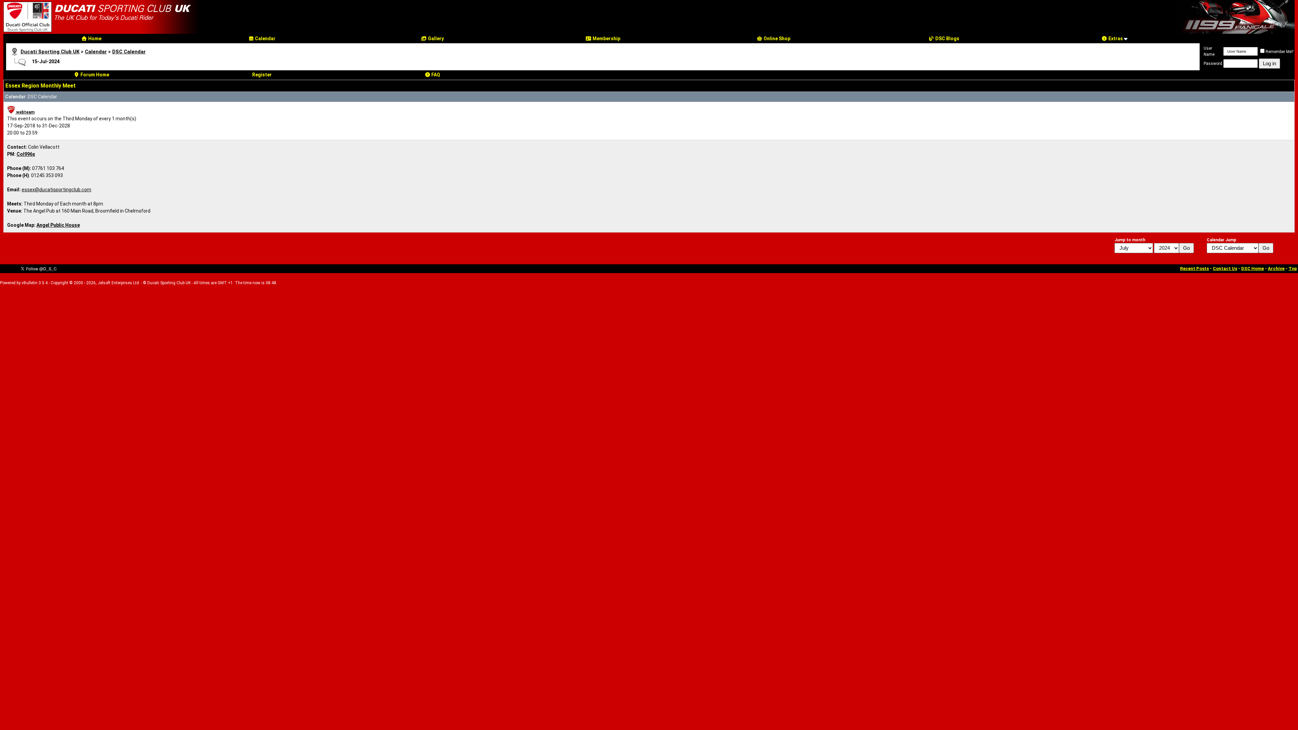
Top (1293, 268)
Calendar (264, 38)
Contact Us (1225, 268)
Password (1213, 63)
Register (262, 74)
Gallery (435, 38)
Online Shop (776, 38)
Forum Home (94, 74)
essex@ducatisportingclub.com (56, 189)
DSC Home (1252, 268)
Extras (1115, 38)
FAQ (435, 74)
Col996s (26, 154)
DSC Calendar (129, 52)
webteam (24, 112)
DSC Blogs (946, 38)
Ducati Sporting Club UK (50, 52)
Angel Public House (58, 225)
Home (94, 38)
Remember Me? (1279, 51)
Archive (1276, 268)
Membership (606, 38)
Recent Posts (1194, 268)
